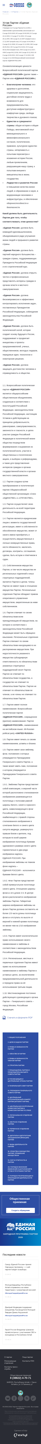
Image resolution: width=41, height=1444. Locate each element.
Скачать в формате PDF (20, 1017)
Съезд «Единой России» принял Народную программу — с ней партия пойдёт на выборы (18, 1267)
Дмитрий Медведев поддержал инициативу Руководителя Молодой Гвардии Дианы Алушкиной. (20, 1309)
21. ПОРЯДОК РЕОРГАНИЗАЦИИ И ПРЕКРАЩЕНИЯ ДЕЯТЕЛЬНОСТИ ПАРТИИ (20, 1178)
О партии (15, 12)
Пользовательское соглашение (20, 1416)
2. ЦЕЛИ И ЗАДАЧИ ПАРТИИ (18, 1042)
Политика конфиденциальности (20, 1418)
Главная (6, 12)
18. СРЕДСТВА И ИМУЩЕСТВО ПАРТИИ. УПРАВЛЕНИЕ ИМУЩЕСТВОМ (19, 1153)
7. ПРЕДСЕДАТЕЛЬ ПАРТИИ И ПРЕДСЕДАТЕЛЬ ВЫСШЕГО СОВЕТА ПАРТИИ (19, 1072)
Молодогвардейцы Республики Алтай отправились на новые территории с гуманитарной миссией (20, 1287)
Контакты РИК (28, 1361)
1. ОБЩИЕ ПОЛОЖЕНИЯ (17, 1037)
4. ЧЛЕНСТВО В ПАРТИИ (17, 1054)
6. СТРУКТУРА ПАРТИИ (16, 1065)
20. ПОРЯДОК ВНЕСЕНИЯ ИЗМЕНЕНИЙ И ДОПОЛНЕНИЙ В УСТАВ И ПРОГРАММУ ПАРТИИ (20, 1169)
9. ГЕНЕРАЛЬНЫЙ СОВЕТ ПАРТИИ (20, 1086)
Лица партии (27, 1357)
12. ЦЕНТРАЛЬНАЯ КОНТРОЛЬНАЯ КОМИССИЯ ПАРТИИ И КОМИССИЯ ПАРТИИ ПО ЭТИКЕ (20, 1108)
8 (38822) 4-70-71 (20, 1377)
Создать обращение (20, 1210)
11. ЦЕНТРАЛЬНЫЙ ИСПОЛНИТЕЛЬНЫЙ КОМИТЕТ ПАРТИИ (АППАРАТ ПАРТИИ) (19, 1099)
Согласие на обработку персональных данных (20, 1423)
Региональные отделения (10, 1362)
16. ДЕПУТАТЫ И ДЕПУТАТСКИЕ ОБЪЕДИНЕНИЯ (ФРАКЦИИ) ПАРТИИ (19, 1138)
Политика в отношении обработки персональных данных (20, 1420)
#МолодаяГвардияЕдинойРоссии (16, 1293)
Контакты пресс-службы (11, 1368)
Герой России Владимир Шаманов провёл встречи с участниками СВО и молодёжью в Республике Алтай (20, 1332)
